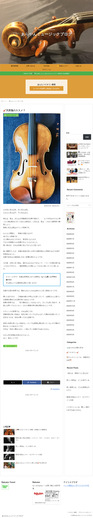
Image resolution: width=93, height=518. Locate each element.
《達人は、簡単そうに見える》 (77, 373)
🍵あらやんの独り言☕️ (11, 346)
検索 (67, 133)
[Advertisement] (31, 364)
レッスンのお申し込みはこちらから (46, 88)
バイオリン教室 (72, 512)
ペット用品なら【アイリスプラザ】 (76, 485)
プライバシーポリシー (85, 512)
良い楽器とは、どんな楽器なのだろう (77, 388)
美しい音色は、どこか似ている (77, 380)
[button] (51, 382)
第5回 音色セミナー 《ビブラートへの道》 (78, 398)
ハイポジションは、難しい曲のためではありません (77, 408)
